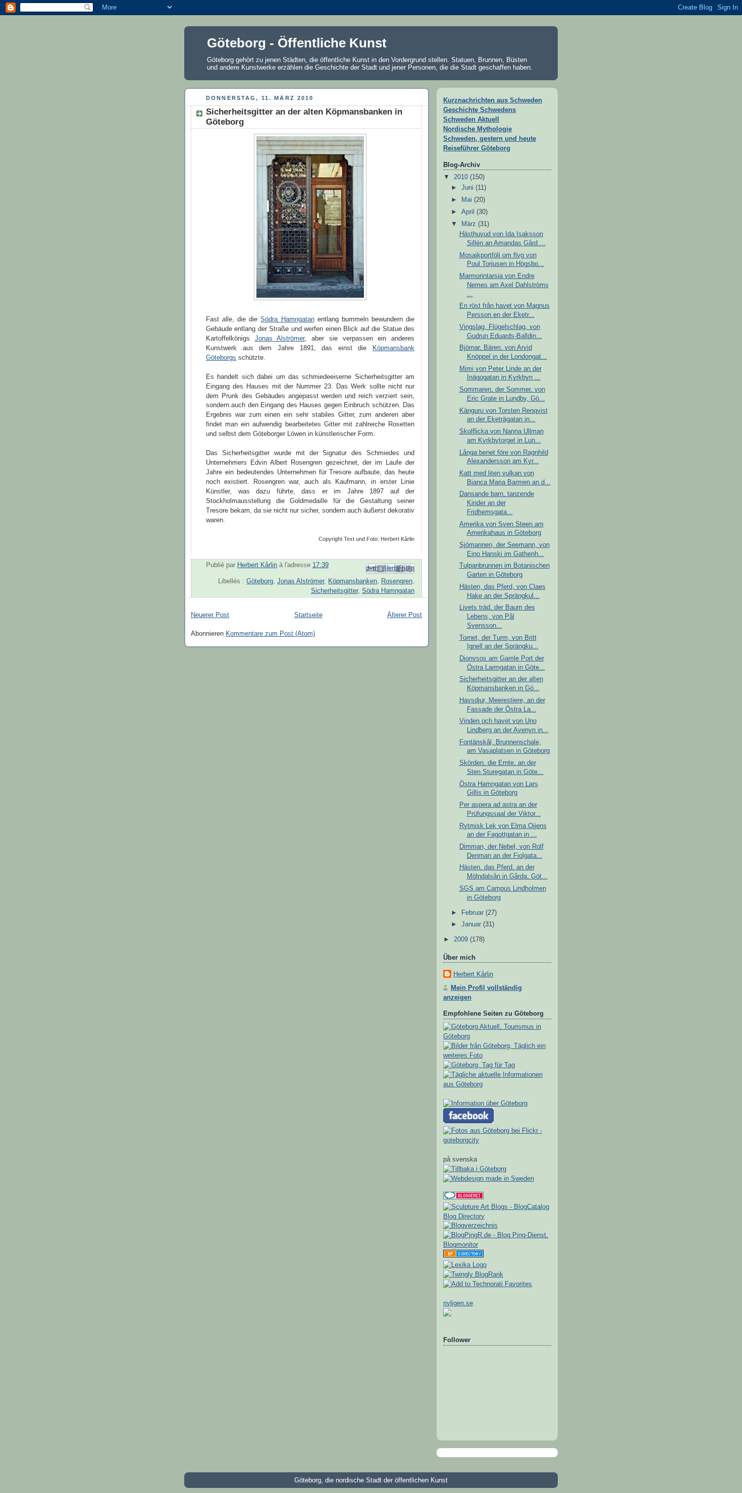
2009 (462, 939)
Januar (472, 924)
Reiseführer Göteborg (476, 148)
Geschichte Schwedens (479, 110)
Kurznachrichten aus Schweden (492, 100)
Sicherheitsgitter (334, 590)
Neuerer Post (210, 615)
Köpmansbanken (352, 581)
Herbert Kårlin (473, 974)
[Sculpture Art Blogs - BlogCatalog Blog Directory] (497, 1216)
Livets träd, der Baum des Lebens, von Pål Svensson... (497, 616)
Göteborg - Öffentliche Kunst (297, 42)
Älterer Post (404, 615)
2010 (462, 177)
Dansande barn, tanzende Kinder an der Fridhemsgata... (496, 502)
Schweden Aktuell (471, 119)
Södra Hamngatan (287, 319)
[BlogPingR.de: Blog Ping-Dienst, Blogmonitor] (497, 1244)
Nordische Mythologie (477, 129)
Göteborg (259, 581)
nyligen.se (458, 1303)
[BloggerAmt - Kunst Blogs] (470, 1225)
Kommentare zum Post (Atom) (270, 633)
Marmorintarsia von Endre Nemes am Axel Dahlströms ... (504, 284)
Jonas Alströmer (280, 338)
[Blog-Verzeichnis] (463, 1197)
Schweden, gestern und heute (489, 138)
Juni (468, 187)
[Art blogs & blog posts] (463, 1255)
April (468, 211)
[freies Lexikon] (465, 1264)
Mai (467, 199)
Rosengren (396, 581)
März (469, 224)
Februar (473, 912)
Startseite (308, 615)
